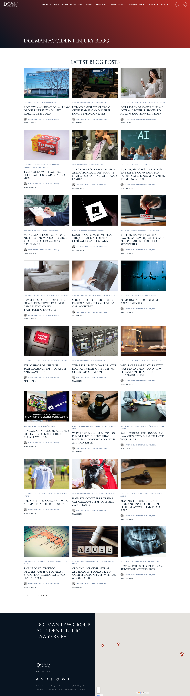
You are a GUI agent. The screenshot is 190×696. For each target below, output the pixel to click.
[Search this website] (177, 4)
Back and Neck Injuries (107, 295)
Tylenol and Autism (156, 102)
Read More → (30, 123)
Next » (43, 595)
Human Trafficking (59, 295)
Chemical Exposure (72, 4)
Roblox (52, 102)
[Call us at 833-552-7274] (184, 4)
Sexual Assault (151, 295)
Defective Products (95, 4)
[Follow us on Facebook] (47, 679)
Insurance (53, 230)
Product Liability (107, 494)
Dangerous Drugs (50, 4)
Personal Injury (137, 4)
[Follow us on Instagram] (58, 679)
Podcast (148, 165)
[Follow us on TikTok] (37, 679)
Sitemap (83, 689)
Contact (165, 4)
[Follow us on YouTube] (63, 679)
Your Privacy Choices (68, 689)
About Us (153, 4)
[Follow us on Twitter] (42, 679)
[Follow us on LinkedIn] (52, 679)
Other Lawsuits (117, 4)
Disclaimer (40, 689)
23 (37, 595)
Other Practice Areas (57, 361)
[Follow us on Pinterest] (69, 679)
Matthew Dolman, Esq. (49, 119)
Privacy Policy (52, 689)
